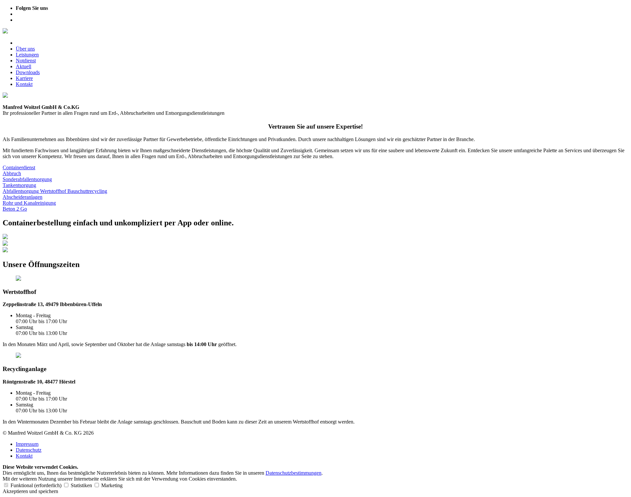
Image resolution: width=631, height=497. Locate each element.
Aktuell (23, 66)
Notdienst (26, 60)
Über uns (25, 49)
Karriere (24, 78)
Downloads (28, 72)
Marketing (111, 485)
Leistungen (27, 54)
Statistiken (81, 485)
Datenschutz (28, 450)
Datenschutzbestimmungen (293, 473)
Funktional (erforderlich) (36, 485)
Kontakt (24, 84)
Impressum (27, 444)
